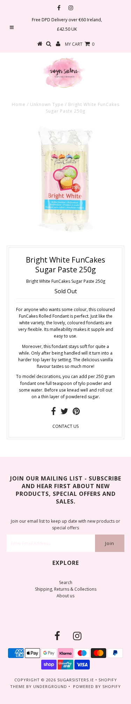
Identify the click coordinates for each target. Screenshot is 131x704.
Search (65, 582)
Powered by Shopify (97, 686)
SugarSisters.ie (75, 679)
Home (19, 104)
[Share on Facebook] (53, 413)
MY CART (79, 44)
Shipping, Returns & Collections (65, 589)
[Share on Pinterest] (76, 413)
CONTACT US (65, 426)
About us (65, 596)
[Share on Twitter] (64, 413)
